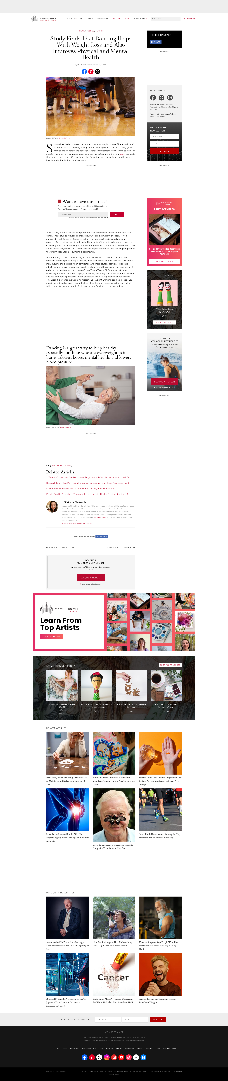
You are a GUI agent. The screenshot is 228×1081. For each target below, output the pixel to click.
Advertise (127, 1071)
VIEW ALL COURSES (164, 261)
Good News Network (61, 465)
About (84, 1071)
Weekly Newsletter (167, 104)
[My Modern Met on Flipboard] (114, 1057)
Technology (149, 1049)
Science (90, 31)
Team (101, 1071)
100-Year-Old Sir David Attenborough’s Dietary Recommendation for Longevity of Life (67, 945)
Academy (117, 19)
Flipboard (153, 109)
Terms (117, 1075)
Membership (189, 19)
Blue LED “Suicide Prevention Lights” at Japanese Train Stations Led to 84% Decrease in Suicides (66, 1002)
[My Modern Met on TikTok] (129, 1057)
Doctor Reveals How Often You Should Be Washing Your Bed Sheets (80, 488)
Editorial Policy (93, 1071)
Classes (119, 1049)
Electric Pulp (177, 1071)
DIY (94, 1049)
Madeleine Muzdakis (84, 65)
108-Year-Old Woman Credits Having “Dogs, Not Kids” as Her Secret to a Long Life (87, 477)
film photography (99, 517)
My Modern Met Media (163, 115)
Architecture (86, 1049)
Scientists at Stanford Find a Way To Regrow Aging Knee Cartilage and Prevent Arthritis (67, 837)
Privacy (111, 1075)
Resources (110, 1049)
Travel (158, 1049)
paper (122, 154)
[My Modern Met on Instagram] (107, 1057)
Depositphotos (64, 138)
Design (90, 19)
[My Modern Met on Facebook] (85, 1057)
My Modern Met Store (60, 666)
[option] (117, 632)
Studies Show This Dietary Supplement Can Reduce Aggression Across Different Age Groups (160, 781)
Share (103, 536)
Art (81, 19)
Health (99, 31)
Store (128, 19)
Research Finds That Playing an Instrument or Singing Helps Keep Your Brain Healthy (88, 483)
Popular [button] (71, 19)
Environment (129, 1049)
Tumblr (171, 107)
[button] (140, 18)
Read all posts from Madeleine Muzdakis (77, 523)
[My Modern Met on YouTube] (121, 1057)
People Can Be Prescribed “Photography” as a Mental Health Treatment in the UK (87, 494)
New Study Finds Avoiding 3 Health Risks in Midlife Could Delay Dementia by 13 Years (67, 781)
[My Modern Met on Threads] (136, 1057)
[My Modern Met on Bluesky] (143, 1057)
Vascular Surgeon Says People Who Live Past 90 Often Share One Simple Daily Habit (158, 945)
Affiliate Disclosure (139, 1071)
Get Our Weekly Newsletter (121, 548)
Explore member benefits (91, 583)
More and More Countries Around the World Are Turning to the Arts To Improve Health (114, 781)
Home (82, 31)
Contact (120, 1071)
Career (101, 1049)
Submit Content (110, 1071)
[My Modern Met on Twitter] (99, 1057)
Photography (103, 19)
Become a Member (91, 578)
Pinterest (164, 107)
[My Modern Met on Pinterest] (92, 1057)
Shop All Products (164, 322)
